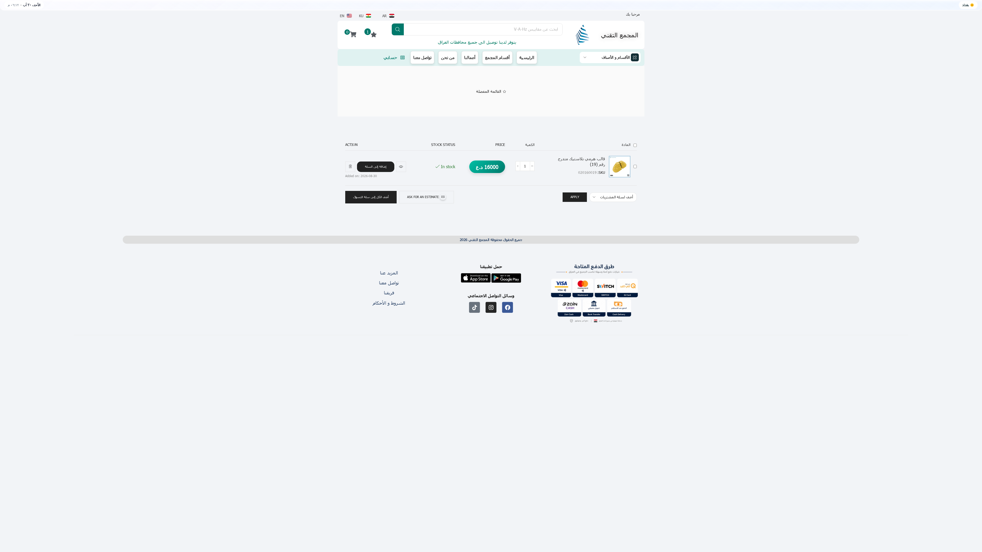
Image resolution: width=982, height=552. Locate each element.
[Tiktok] (474, 307)
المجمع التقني (619, 35)
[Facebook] (507, 307)
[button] (375, 167)
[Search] (398, 29)
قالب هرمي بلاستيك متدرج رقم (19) (581, 161)
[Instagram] (491, 307)
